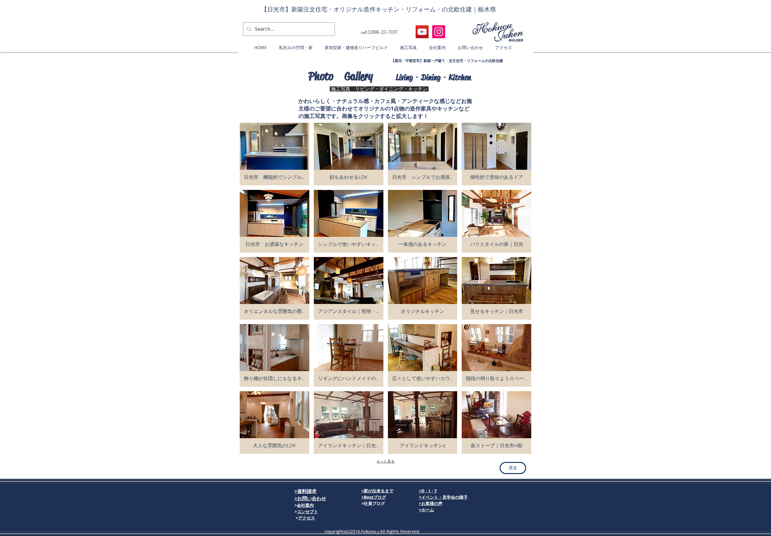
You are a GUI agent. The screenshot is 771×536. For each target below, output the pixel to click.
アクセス (306, 518)
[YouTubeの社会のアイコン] (422, 31)
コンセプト (307, 511)
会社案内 (305, 505)
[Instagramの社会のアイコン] (438, 31)
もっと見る (385, 461)
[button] (379, 32)
